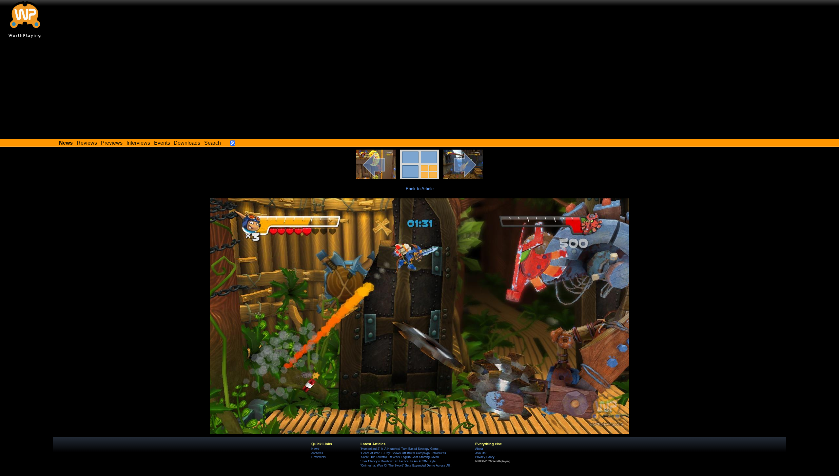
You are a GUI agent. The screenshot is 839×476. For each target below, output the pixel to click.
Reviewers (318, 457)
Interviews (138, 143)
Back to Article (420, 188)
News (315, 448)
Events (162, 143)
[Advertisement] (419, 90)
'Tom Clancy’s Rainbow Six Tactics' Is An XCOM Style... (400, 461)
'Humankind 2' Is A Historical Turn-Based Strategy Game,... (401, 448)
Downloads (187, 143)
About (479, 448)
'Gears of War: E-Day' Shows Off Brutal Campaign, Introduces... (405, 453)
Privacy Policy (485, 457)
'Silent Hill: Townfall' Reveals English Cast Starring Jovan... (401, 457)
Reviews (87, 143)
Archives (317, 453)
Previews (112, 143)
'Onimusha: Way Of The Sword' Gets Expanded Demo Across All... (407, 465)
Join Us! (481, 453)
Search (212, 143)
